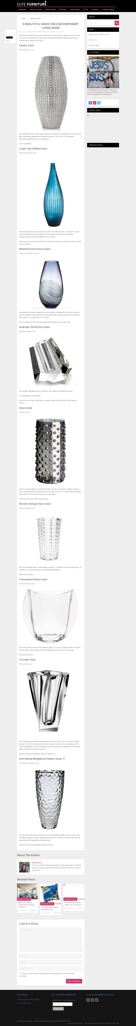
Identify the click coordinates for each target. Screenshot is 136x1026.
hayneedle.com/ (29, 331)
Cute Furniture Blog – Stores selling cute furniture (36, 1021)
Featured (62, 10)
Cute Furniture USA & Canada (28, 999)
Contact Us (93, 40)
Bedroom (22, 10)
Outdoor (94, 10)
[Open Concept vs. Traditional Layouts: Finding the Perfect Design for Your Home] (27, 891)
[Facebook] (90, 103)
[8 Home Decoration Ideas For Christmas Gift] (73, 891)
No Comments (58, 31)
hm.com (26, 412)
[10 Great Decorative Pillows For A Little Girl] (50, 893)
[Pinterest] (94, 103)
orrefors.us (27, 664)
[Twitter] (99, 103)
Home (23, 18)
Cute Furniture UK (24, 1003)
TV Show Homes (108, 10)
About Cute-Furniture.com (99, 34)
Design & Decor (36, 10)
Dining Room (50, 10)
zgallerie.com (28, 50)
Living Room (75, 10)
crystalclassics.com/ (31, 253)
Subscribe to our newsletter (64, 1000)
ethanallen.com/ (29, 153)
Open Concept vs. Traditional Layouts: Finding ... (26, 905)
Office (85, 10)
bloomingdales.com (30, 763)
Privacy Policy (94, 45)
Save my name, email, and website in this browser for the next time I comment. (47, 975)
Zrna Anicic (24, 31)
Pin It (8, 41)
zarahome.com (29, 508)
